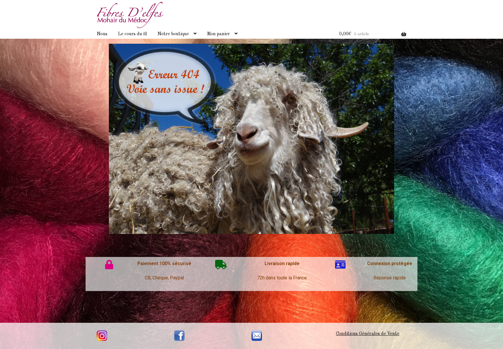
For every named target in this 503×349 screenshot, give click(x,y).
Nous (102, 34)
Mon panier (218, 34)
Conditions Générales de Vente (367, 334)
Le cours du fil (132, 34)
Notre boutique (173, 34)
